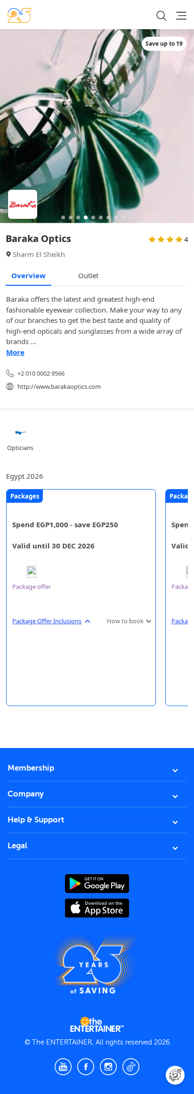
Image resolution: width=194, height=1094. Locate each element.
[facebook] (85, 1066)
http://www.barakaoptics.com (59, 386)
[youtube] (63, 1066)
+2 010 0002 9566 (41, 373)
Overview (28, 275)
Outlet (88, 275)
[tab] (13, 721)
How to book (125, 621)
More (15, 352)
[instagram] (108, 1066)
